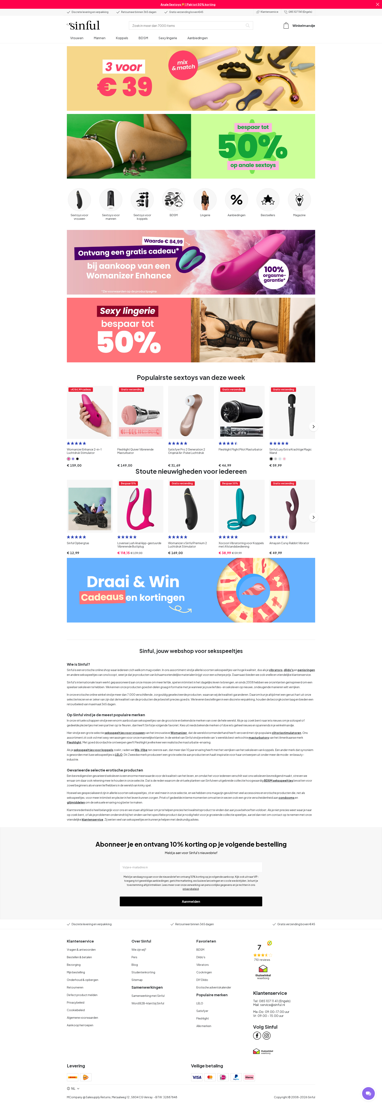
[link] (68, 459)
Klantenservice (269, 11)
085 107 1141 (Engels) (300, 11)
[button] (377, 4)
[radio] (68, 443)
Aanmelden (191, 901)
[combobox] (187, 25)
